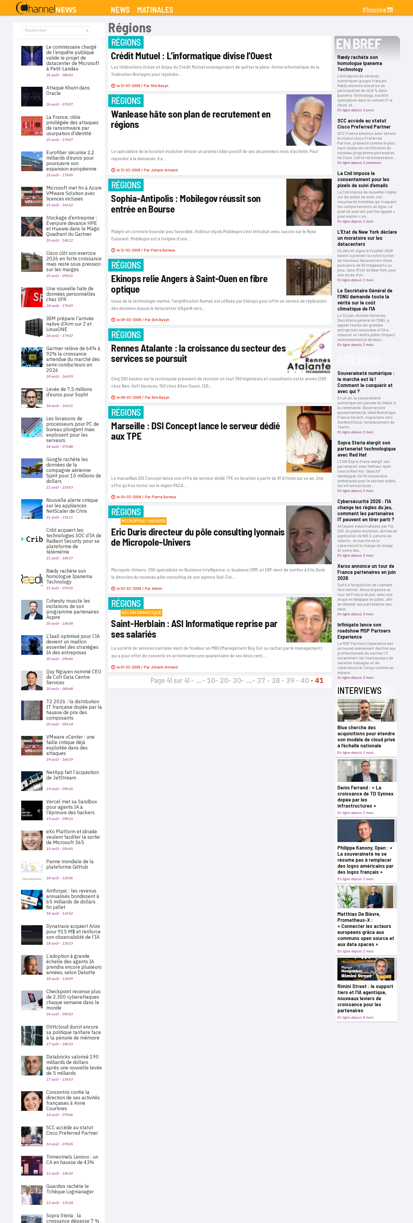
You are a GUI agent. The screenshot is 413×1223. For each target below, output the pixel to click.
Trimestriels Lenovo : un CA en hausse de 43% (72, 1159)
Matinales (155, 9)
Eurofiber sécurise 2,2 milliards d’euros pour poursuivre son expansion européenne (71, 160)
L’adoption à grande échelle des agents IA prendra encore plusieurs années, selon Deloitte (74, 964)
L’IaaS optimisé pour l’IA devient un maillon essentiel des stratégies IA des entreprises (73, 644)
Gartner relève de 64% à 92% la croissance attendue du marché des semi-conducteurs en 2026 (73, 359)
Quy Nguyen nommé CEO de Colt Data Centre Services (73, 676)
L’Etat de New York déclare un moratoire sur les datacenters (367, 237)
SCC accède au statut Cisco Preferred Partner (364, 123)
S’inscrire (374, 10)
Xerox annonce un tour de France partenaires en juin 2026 (366, 571)
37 (261, 680)
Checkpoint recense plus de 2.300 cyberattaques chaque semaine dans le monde (73, 999)
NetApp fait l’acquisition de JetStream (72, 775)
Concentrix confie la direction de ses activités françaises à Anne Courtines (73, 1100)
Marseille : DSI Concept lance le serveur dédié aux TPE (195, 431)
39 (290, 680)
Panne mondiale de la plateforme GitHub (70, 864)
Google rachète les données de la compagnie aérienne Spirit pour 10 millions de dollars (73, 470)
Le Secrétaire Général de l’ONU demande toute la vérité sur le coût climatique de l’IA (364, 299)
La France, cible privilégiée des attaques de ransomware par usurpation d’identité (72, 125)
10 (211, 680)
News (120, 9)
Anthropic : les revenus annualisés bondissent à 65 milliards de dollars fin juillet (72, 899)
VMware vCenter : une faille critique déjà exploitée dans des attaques (70, 745)
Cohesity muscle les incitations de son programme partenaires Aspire (72, 609)
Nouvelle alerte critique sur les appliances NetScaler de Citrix (72, 505)
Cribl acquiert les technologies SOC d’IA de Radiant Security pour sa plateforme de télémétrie (73, 541)
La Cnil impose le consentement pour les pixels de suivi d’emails (363, 179)
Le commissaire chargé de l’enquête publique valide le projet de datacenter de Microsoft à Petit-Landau (72, 58)
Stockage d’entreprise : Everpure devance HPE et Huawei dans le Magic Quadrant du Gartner (73, 226)
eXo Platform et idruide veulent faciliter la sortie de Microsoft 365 (73, 836)
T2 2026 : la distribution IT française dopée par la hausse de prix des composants (74, 709)
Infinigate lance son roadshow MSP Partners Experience (364, 630)
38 (276, 680)
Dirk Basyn (159, 85)
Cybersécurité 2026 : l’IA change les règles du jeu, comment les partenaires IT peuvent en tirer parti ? (365, 510)
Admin (157, 588)
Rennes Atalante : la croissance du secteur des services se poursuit (198, 353)
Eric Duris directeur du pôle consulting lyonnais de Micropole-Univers (198, 537)
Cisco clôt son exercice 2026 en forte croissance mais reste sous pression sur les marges (74, 261)
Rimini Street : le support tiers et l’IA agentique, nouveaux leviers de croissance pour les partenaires (365, 998)
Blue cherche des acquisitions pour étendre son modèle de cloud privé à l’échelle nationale (366, 736)
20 (224, 680)
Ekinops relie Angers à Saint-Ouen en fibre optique (189, 283)
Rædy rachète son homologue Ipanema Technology (359, 63)
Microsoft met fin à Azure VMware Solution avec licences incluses (74, 193)
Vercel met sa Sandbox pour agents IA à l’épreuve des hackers (71, 807)
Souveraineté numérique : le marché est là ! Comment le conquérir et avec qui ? (366, 381)
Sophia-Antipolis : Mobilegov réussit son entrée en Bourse (186, 203)
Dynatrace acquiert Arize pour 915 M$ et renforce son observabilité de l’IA (73, 931)
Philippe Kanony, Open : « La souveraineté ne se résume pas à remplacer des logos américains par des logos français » (365, 859)
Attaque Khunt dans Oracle (68, 90)
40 (305, 680)
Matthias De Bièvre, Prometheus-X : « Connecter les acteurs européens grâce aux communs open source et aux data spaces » (365, 928)
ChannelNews (46, 8)
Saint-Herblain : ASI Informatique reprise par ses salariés (194, 628)
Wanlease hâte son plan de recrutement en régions (191, 119)
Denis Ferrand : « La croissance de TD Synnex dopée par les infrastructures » (365, 796)
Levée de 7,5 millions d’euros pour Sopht (69, 392)
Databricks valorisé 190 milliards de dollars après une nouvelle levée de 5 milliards (74, 1065)
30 (237, 680)
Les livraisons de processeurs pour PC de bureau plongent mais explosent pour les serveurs (72, 429)
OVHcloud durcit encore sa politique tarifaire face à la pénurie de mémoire (73, 1032)
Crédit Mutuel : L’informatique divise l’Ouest (191, 55)
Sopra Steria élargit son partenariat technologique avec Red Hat (366, 448)
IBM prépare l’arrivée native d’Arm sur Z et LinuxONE (70, 323)
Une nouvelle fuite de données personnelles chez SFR (70, 293)
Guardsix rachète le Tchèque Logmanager (70, 1189)
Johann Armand (164, 169)
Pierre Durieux (163, 249)
